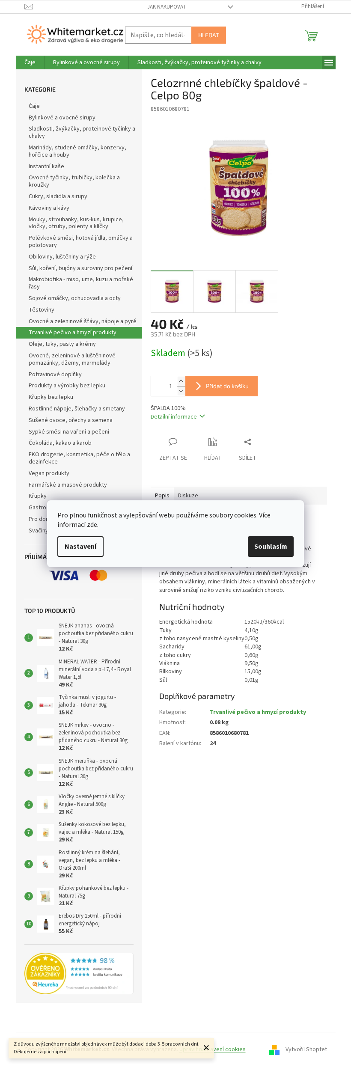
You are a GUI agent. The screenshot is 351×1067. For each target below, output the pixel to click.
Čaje (34, 106)
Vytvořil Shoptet (306, 1049)
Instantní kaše (46, 166)
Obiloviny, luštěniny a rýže (62, 257)
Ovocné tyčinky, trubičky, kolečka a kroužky (74, 181)
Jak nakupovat (166, 7)
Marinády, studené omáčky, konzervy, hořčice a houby (77, 151)
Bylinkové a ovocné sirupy (62, 117)
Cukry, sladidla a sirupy (58, 196)
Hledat (208, 35)
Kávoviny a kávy (49, 208)
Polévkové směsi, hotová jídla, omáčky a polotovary (81, 242)
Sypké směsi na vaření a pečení (69, 432)
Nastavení (80, 546)
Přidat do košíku (227, 385)
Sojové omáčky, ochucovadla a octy (75, 298)
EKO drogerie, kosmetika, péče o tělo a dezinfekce (79, 458)
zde (92, 524)
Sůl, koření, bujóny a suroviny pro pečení (80, 268)
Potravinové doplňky (55, 374)
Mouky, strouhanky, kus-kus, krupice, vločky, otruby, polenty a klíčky (76, 223)
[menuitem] (30, 62)
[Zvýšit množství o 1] (181, 381)
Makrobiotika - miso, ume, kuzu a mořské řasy (81, 283)
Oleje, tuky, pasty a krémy (62, 344)
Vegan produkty (49, 473)
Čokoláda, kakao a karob (60, 443)
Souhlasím (270, 546)
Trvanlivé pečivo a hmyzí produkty (72, 332)
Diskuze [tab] (188, 495)
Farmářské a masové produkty (68, 485)
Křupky (38, 496)
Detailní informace (174, 417)
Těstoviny (41, 310)
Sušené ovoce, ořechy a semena (71, 420)
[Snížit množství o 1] (181, 391)
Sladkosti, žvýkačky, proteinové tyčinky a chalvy (82, 132)
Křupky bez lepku (51, 397)
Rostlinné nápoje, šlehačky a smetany (77, 408)
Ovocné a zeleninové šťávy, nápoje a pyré (83, 321)
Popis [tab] (162, 495)
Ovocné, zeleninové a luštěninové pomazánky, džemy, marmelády (72, 359)
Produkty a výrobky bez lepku (67, 385)
